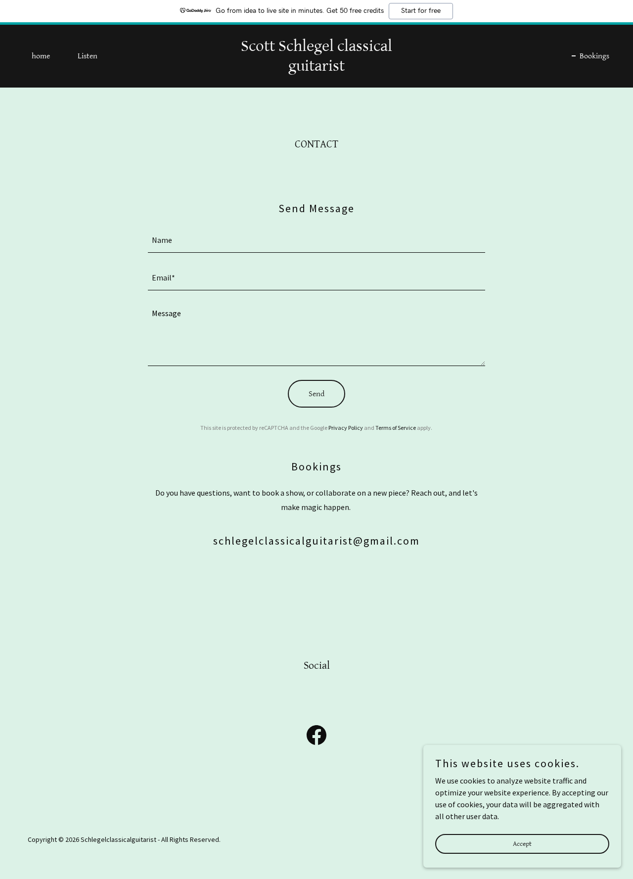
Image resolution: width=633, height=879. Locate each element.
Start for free (421, 10)
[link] (316, 68)
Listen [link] (87, 56)
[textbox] (317, 240)
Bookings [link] (594, 56)
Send (316, 394)
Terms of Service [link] (395, 427)
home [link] (41, 56)
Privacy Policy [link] (345, 427)
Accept (522, 843)
